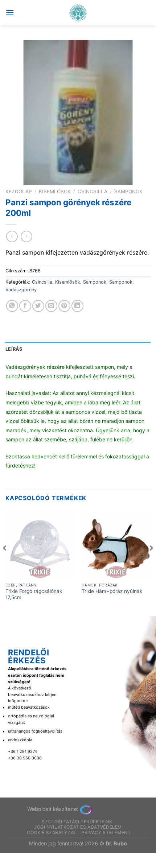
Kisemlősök (55, 191)
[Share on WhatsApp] (12, 306)
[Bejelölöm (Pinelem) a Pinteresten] (64, 306)
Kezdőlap (18, 191)
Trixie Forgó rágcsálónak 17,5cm (33, 594)
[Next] (151, 562)
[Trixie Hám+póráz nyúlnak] (116, 544)
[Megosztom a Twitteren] (38, 306)
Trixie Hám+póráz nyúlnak (112, 591)
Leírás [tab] (13, 349)
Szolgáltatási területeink (77, 821)
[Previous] (5, 562)
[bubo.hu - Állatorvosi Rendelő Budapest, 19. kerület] (78, 12)
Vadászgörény (21, 289)
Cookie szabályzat (51, 832)
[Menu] (9, 12)
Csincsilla (92, 191)
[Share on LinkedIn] (77, 306)
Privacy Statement (106, 832)
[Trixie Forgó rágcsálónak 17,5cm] (39, 544)
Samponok (128, 191)
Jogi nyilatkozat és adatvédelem (78, 827)
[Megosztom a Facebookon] (25, 306)
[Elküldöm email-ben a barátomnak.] (51, 306)
